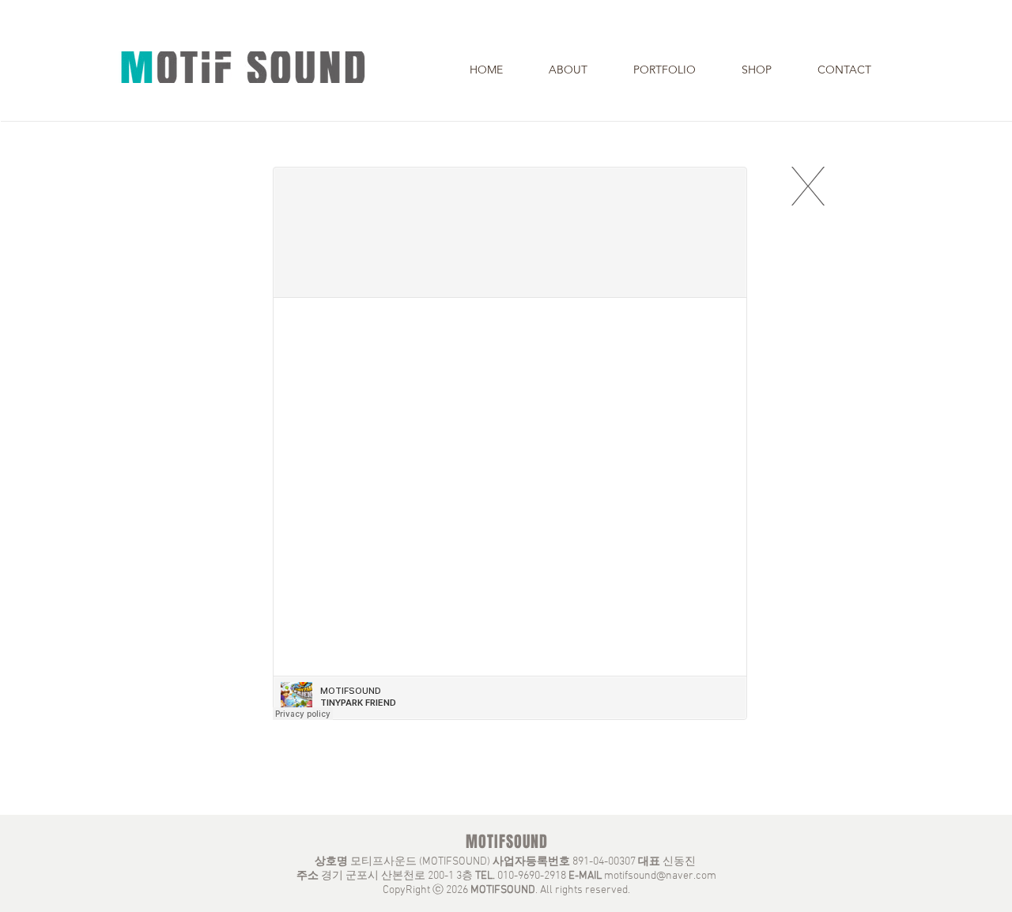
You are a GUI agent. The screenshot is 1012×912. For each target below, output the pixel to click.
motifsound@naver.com (660, 876)
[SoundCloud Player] (510, 443)
